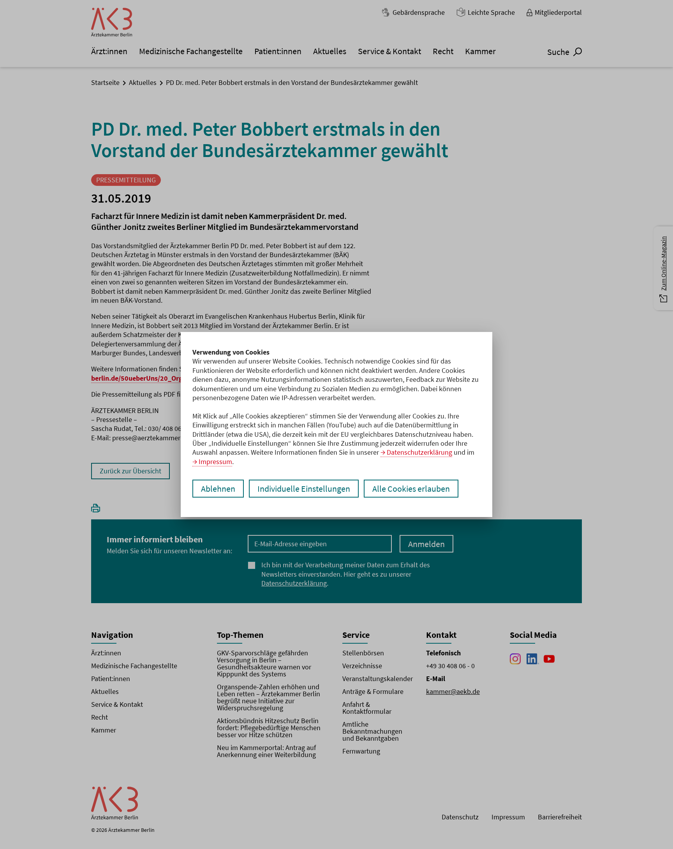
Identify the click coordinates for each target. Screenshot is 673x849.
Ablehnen (218, 488)
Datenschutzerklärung (419, 452)
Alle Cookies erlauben (411, 488)
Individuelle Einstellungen (303, 488)
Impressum (215, 461)
